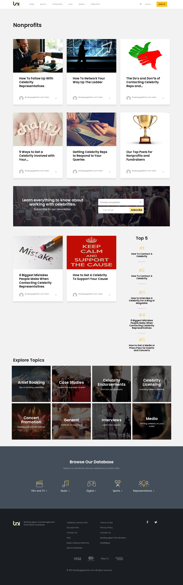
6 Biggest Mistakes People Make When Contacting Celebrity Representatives (35, 281)
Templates (95, 4)
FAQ (68, 537)
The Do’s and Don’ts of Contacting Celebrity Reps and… (143, 82)
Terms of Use (106, 522)
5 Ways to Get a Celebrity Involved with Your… (37, 156)
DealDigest (105, 543)
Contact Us (72, 532)
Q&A (70, 4)
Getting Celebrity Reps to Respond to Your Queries (90, 156)
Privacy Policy (106, 527)
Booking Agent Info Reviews (113, 537)
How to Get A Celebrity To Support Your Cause (90, 277)
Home (31, 4)
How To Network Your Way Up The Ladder (89, 80)
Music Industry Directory (78, 543)
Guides (82, 4)
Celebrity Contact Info (77, 522)
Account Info (73, 527)
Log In (147, 4)
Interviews (57, 4)
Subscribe (136, 210)
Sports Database (74, 547)
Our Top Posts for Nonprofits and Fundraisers (139, 156)
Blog (42, 4)
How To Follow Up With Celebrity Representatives (36, 82)
